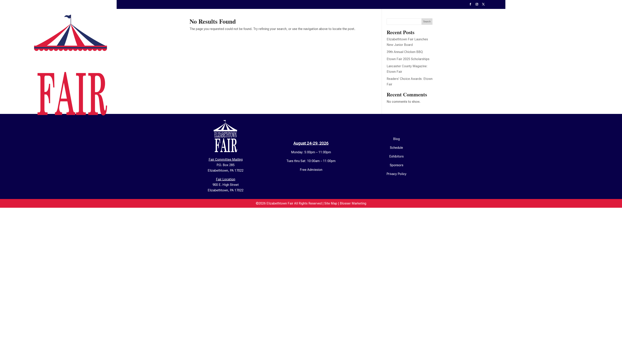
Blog (396, 139)
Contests (505, 65)
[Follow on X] (483, 4)
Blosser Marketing (353, 203)
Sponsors (544, 65)
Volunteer (565, 65)
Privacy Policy (396, 174)
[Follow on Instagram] (476, 4)
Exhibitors (526, 65)
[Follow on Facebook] (470, 4)
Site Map (330, 203)
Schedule (488, 65)
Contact (585, 65)
